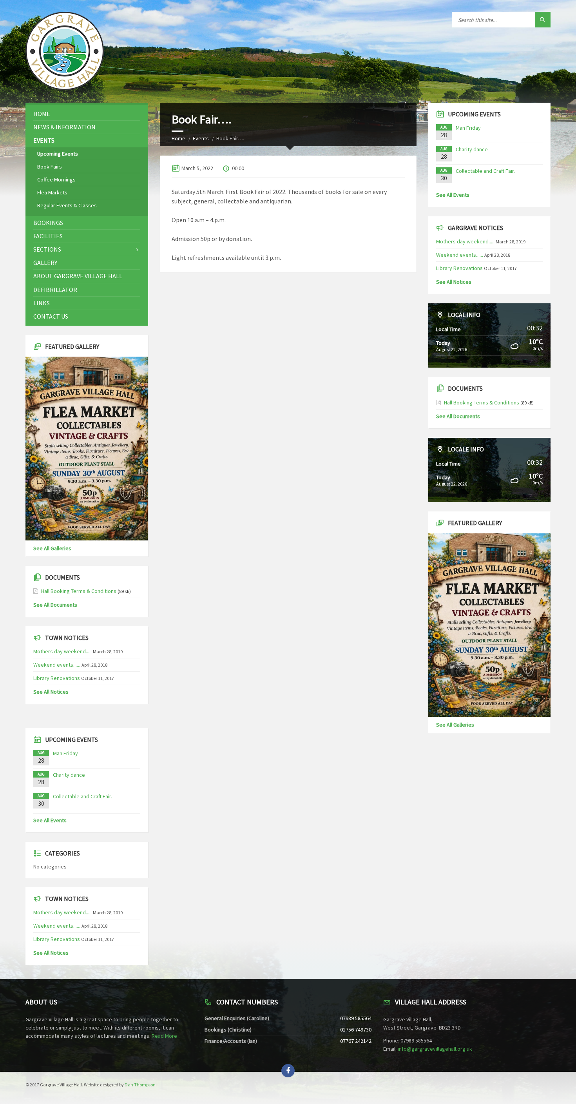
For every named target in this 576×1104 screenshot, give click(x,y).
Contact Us (50, 316)
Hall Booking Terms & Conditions (78, 591)
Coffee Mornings (56, 179)
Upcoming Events (57, 153)
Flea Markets (52, 192)
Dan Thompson (140, 1085)
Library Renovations (56, 678)
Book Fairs (49, 166)
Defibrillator (55, 290)
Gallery (45, 262)
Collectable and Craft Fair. (82, 796)
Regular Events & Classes (67, 205)
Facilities (48, 236)
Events (201, 138)
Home (178, 138)
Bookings (48, 223)
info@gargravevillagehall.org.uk (435, 1048)
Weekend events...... (56, 664)
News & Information (64, 127)
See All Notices (51, 691)
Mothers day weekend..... (62, 651)
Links (41, 303)
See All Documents (55, 604)
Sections (47, 249)
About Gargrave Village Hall (77, 276)
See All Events (50, 820)
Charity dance (69, 774)
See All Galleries (52, 548)
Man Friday (65, 753)
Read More (164, 1035)
